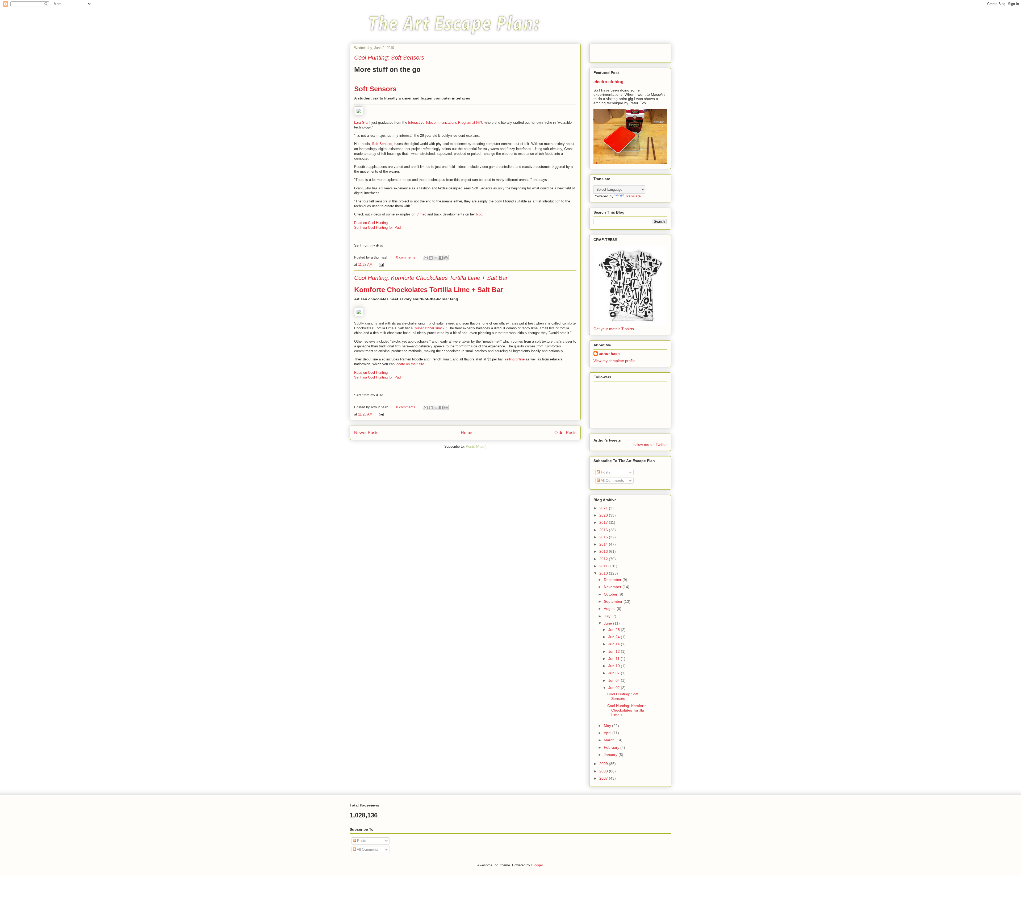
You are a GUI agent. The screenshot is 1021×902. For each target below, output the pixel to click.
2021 (604, 508)
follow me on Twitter (650, 444)
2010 (604, 573)
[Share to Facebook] (440, 257)
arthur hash (609, 353)
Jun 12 (614, 651)
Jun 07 (614, 673)
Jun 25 (614, 629)
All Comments (612, 480)
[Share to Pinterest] (446, 257)
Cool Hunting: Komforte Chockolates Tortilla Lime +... (627, 710)
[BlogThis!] (430, 257)
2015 (604, 537)
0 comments (405, 257)
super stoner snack (430, 328)
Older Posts (565, 432)
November (613, 587)
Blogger (537, 865)
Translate (633, 196)
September (614, 601)
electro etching (608, 81)
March (610, 740)
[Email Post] (380, 265)
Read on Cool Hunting (371, 223)
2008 (604, 771)
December (613, 579)
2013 (604, 551)
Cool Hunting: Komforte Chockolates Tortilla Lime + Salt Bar (431, 278)
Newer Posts (366, 432)
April (608, 733)
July (608, 616)
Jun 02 (614, 687)
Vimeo (421, 214)
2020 (604, 515)
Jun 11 (614, 658)
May (608, 726)
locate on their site (410, 364)
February (612, 747)
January (611, 755)
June (608, 623)
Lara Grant (362, 122)
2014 (604, 544)
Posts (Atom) (476, 446)
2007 (604, 778)
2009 (604, 764)
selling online (515, 359)
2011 (603, 566)
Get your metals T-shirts (613, 329)
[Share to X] (435, 257)
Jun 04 (614, 680)
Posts (605, 472)
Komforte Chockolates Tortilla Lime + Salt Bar (428, 290)
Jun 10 (614, 666)
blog (479, 214)
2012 (604, 559)
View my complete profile (614, 361)
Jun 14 (614, 644)
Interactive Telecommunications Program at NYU (445, 122)
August (610, 608)
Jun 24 (614, 637)
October (611, 594)
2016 (604, 530)
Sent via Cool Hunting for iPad (377, 228)
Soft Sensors (375, 89)
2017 (604, 522)
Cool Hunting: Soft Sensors (389, 57)
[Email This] (425, 257)
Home (466, 432)
